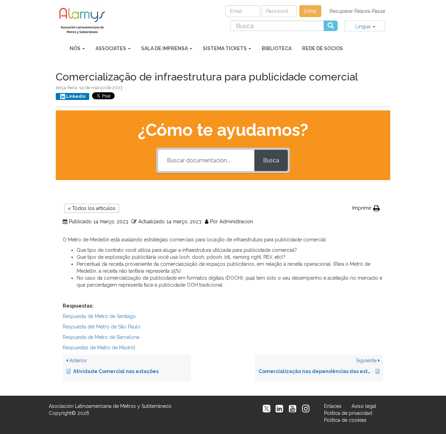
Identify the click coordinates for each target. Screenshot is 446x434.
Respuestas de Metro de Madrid (99, 347)
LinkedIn (76, 96)
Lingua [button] (363, 26)
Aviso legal (364, 406)
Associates (111, 48)
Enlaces (332, 406)
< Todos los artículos (91, 208)
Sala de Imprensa (165, 48)
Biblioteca (277, 48)
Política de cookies (345, 420)
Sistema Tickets (225, 48)
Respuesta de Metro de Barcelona (101, 337)
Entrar (310, 11)
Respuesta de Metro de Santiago (99, 316)
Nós (76, 48)
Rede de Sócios (322, 48)
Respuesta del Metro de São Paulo (101, 327)
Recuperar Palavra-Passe (357, 11)
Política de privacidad (348, 413)
